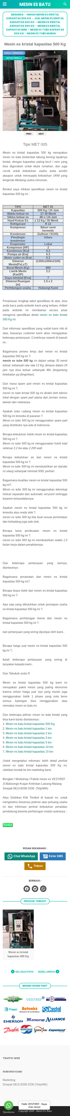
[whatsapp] (43, 889)
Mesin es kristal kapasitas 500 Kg (18, 954)
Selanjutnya (24, 971)
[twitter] (35, 889)
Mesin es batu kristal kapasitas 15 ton (29, 751)
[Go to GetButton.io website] (8, 1112)
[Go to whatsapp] (8, 1105)
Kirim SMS (55, 856)
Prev (28, 134)
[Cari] (65, 5)
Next (41, 134)
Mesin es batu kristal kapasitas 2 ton (29, 733)
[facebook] (27, 889)
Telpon (38, 865)
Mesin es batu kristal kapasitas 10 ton (29, 746)
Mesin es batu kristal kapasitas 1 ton (29, 728)
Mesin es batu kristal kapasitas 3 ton (29, 737)
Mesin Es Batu (35, 4)
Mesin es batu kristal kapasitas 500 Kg (30, 723)
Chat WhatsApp (24, 856)
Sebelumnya (47, 971)
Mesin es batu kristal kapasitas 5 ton (29, 742)
